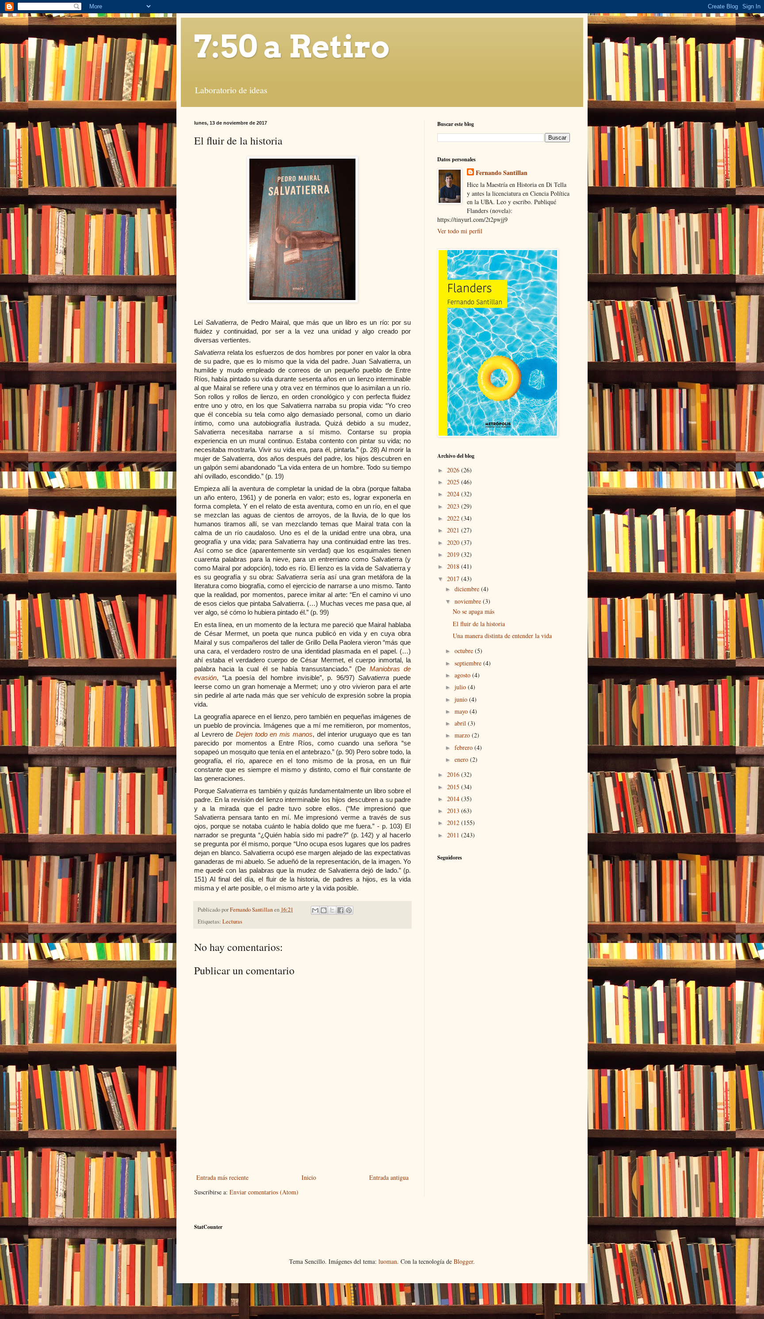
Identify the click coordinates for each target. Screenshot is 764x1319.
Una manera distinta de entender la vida (502, 635)
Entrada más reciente (222, 1177)
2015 (454, 787)
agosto (463, 675)
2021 (454, 530)
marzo (463, 735)
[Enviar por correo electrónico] (315, 910)
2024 (454, 494)
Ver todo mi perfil (459, 231)
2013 (454, 810)
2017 (454, 578)
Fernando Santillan (501, 172)
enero (462, 759)
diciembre (468, 589)
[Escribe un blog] (323, 910)
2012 (454, 822)
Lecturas (232, 921)
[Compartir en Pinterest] (348, 910)
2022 (454, 518)
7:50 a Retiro (292, 46)
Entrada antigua (389, 1177)
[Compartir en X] (332, 910)
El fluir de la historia (479, 624)
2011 (454, 835)
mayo (462, 711)
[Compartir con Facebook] (340, 910)
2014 (454, 798)
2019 (454, 554)
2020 (454, 542)
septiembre (469, 663)
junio (462, 699)
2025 (454, 482)
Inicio (309, 1177)
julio (461, 687)
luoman (387, 1261)
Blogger (463, 1261)
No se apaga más (473, 611)
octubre (465, 650)
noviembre (469, 601)
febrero (464, 747)
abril (461, 723)
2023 (454, 506)
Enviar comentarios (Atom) (263, 1192)
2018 (454, 566)
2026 (454, 470)
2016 (454, 774)
